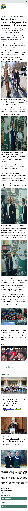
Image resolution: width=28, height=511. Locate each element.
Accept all (4, 506)
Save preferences (6, 498)
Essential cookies (7, 488)
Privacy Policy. (11, 483)
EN (26, 1)
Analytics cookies (7, 492)
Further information (5, 485)
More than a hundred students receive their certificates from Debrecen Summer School (12, 402)
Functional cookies (8, 490)
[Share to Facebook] (6, 367)
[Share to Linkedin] (12, 367)
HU (24, 1)
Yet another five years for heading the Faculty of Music (13, 440)
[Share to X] (9, 367)
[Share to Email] (15, 367)
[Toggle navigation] (21, 7)
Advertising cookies (8, 495)
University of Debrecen (12, 5)
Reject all (4, 502)
